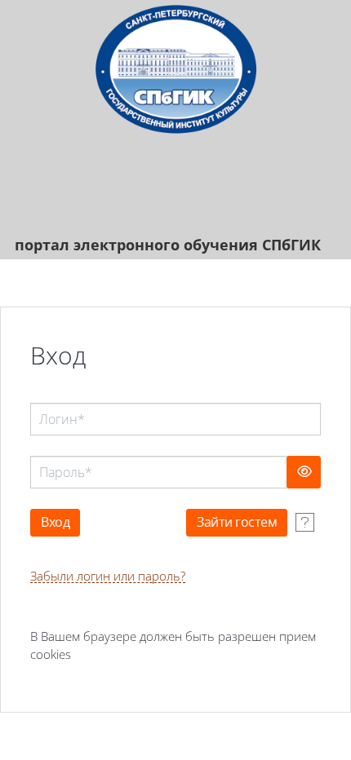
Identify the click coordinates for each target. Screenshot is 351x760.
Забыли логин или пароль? (107, 576)
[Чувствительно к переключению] (304, 472)
